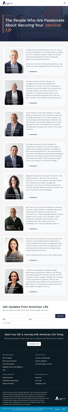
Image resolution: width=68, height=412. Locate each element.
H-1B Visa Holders (8, 364)
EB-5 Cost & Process (10, 361)
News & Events (8, 377)
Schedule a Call (34, 344)
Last (30, 319)
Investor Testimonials (42, 358)
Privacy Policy (63, 409)
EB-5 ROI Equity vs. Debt (43, 364)
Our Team (38, 380)
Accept (57, 409)
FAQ (4, 370)
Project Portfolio (8, 383)
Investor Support (41, 361)
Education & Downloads (10, 380)
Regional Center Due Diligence (13, 367)
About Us (38, 377)
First (4, 319)
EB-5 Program (7, 358)
